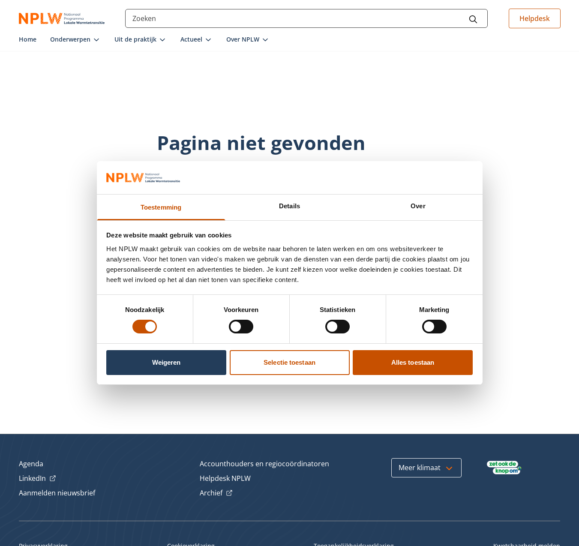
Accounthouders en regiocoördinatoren (264, 463)
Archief (216, 493)
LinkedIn (37, 479)
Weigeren (166, 362)
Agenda (31, 463)
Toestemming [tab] (161, 207)
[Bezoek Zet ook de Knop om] (504, 467)
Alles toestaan (412, 362)
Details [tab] (289, 206)
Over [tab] (418, 206)
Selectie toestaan (289, 362)
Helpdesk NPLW (225, 478)
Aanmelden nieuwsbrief (57, 493)
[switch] (241, 326)
